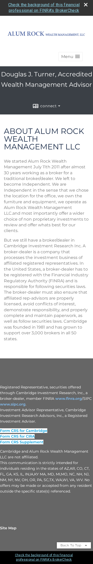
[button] (70, 56)
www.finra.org (68, 398)
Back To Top (71, 545)
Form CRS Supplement (21, 442)
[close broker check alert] (86, 5)
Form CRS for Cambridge (23, 430)
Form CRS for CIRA (17, 436)
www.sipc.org (13, 404)
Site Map (8, 528)
